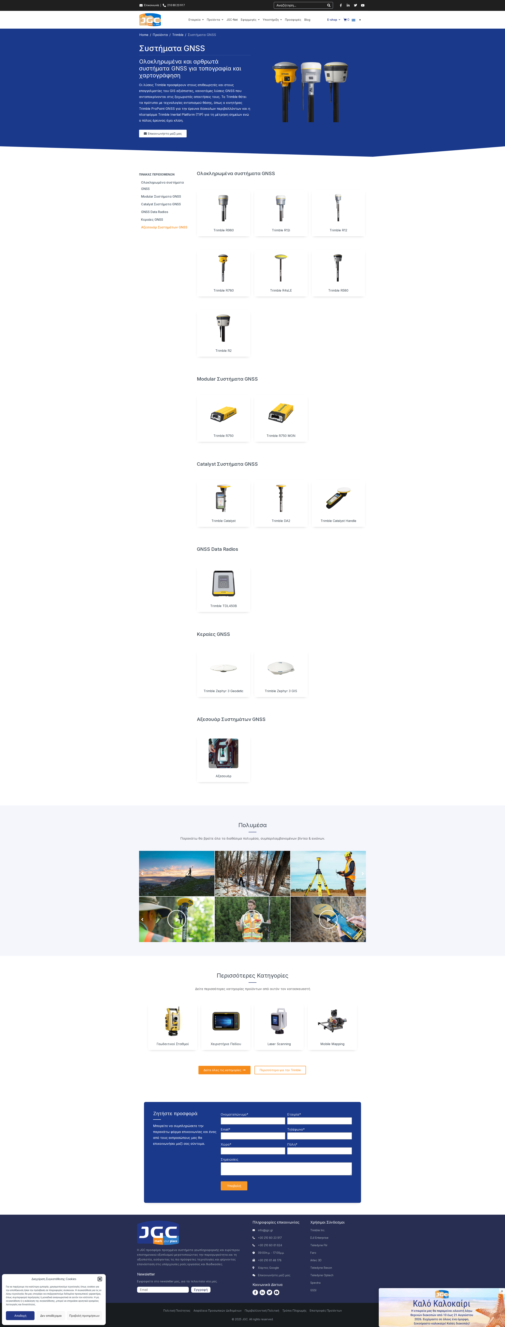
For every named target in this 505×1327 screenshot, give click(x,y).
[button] (100, 1279)
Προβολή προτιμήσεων (84, 1315)
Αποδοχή (20, 1315)
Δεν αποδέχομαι (51, 1315)
